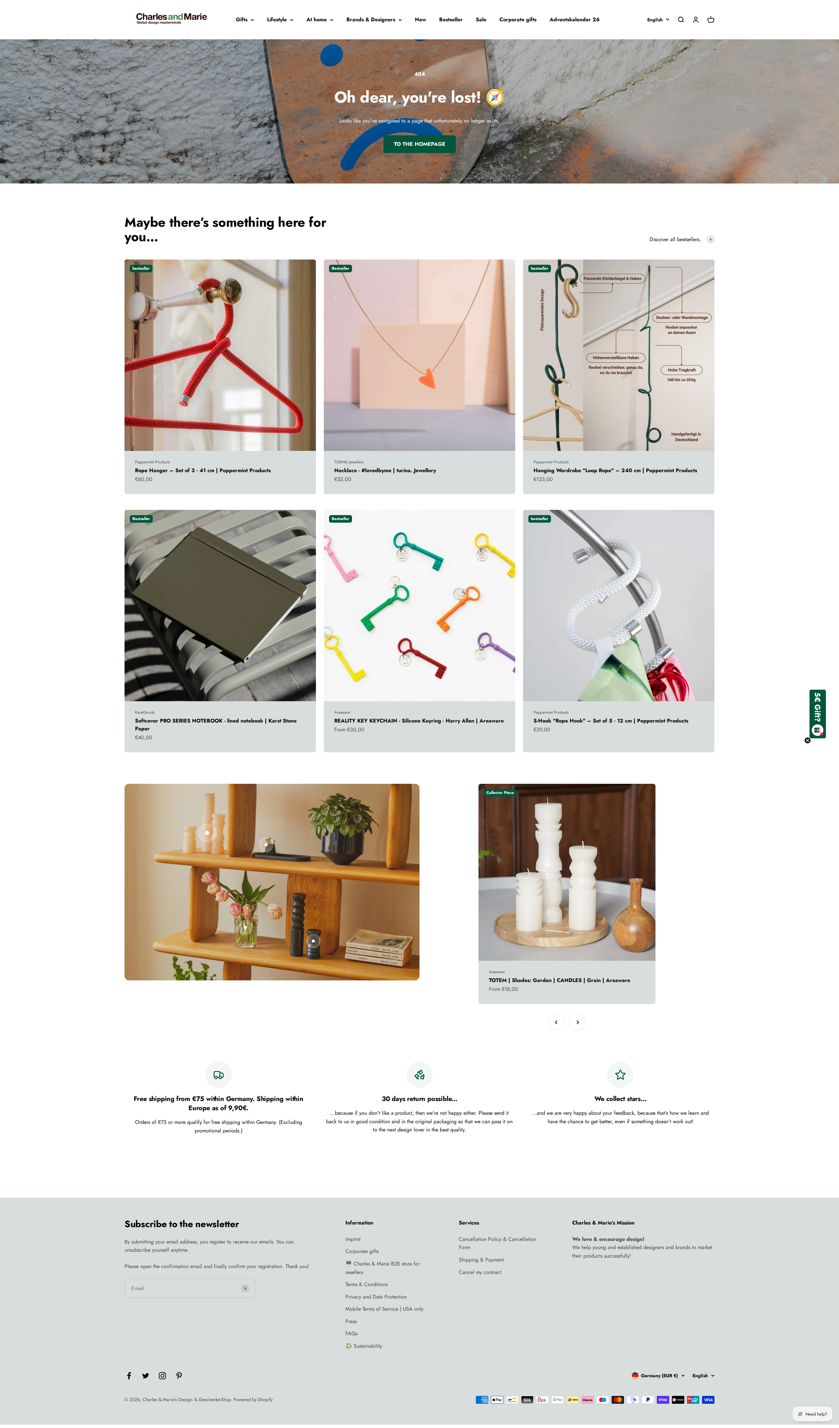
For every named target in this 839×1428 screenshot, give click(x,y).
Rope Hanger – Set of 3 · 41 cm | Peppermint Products (203, 470)
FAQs (351, 1333)
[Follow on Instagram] (162, 1375)
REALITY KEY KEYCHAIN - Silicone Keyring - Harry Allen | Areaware (419, 720)
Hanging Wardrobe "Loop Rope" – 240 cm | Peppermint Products (615, 470)
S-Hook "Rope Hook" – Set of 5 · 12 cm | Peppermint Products (611, 720)
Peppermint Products (152, 462)
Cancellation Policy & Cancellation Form (497, 1243)
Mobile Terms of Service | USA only (384, 1309)
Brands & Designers (370, 19)
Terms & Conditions (366, 1284)
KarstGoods (145, 712)
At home (316, 19)
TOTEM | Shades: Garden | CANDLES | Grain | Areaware (559, 980)
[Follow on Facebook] (129, 1375)
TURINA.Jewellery (348, 462)
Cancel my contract (480, 1272)
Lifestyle (277, 19)
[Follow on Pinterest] (179, 1375)
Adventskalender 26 (575, 19)
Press (351, 1321)
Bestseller (451, 19)
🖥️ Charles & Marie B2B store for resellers (382, 1268)
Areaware (342, 712)
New (420, 19)
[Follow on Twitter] (145, 1375)
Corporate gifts (518, 19)
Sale (481, 19)
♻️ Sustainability (363, 1346)
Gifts (241, 19)
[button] (818, 714)
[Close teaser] (807, 740)
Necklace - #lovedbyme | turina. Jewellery (385, 470)
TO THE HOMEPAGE (419, 144)
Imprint (353, 1239)
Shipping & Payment (481, 1260)
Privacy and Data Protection (376, 1297)
